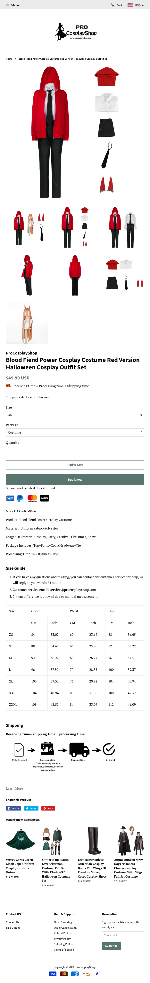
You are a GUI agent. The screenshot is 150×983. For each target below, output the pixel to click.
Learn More (14, 788)
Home (9, 59)
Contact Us (12, 922)
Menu (15, 5)
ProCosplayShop (86, 967)
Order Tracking (63, 922)
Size (9, 407)
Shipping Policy (63, 944)
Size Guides (13, 927)
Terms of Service (64, 949)
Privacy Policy (62, 939)
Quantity (12, 442)
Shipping (12, 397)
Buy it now (75, 479)
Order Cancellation (65, 927)
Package (12, 425)
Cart (119, 5)
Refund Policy (62, 933)
